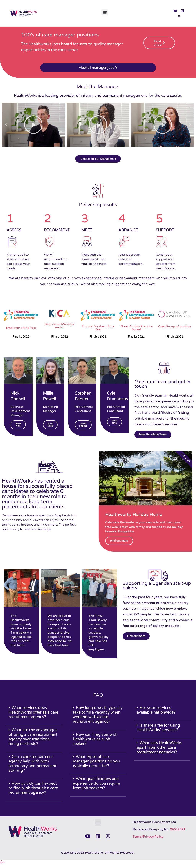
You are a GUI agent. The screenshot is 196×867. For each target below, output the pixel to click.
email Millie (50, 424)
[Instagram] (179, 17)
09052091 (177, 829)
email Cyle (114, 421)
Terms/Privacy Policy (148, 837)
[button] (104, 12)
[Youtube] (175, 11)
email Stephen (83, 424)
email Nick (18, 424)
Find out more (119, 540)
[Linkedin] (182, 11)
